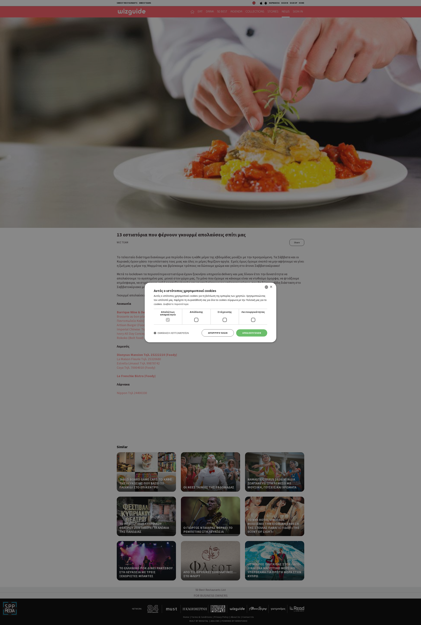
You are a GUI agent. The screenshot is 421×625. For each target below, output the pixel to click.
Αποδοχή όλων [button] (251, 332)
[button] (171, 333)
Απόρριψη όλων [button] (217, 332)
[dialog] (210, 312)
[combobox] (266, 287)
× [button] (271, 287)
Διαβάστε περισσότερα (175, 304)
